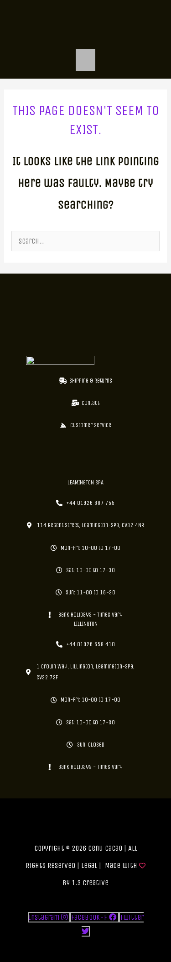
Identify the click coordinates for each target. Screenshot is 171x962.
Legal (89, 865)
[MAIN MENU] (86, 60)
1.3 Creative (90, 882)
